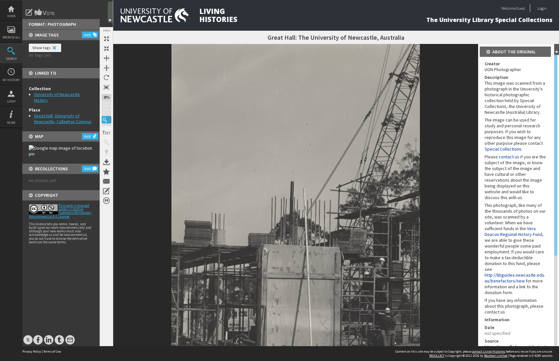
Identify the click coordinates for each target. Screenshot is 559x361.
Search (11, 59)
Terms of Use (52, 351)
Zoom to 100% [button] (106, 87)
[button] (106, 119)
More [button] (11, 123)
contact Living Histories (488, 351)
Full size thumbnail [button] (106, 39)
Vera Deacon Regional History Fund (513, 231)
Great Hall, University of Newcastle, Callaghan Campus (63, 118)
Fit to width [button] (106, 58)
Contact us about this (106, 181)
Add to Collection (106, 171)
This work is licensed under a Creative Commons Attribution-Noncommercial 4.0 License (60, 211)
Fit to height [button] (106, 68)
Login (11, 101)
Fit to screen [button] (106, 48)
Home (11, 16)
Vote (45, 12)
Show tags (41, 47)
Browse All (11, 37)
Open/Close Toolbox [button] (110, 12)
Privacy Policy (31, 351)
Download (106, 162)
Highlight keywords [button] (106, 152)
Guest (520, 8)
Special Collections (503, 149)
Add (87, 34)
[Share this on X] (28, 336)
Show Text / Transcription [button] (106, 133)
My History (11, 80)
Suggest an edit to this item (29, 12)
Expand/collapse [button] (556, 49)
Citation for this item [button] (106, 201)
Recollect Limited (495, 356)
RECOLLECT (436, 356)
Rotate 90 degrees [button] (106, 77)
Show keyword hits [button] (106, 142)
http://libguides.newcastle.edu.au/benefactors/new (515, 278)
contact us (509, 157)
